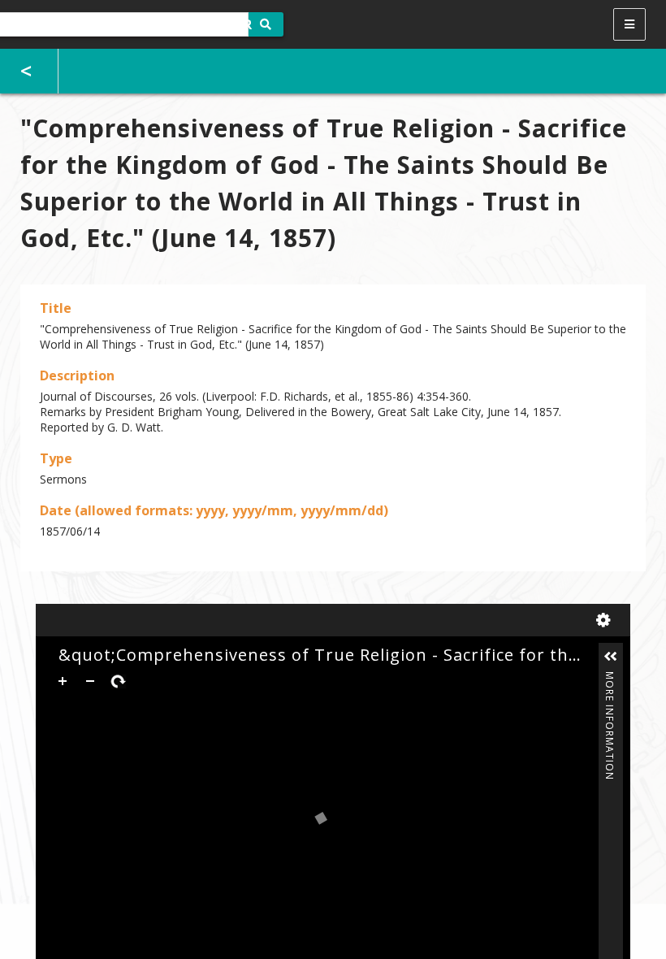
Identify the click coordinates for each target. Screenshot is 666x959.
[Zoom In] (62, 681)
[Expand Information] (611, 657)
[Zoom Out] (90, 681)
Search (266, 24)
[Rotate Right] (117, 681)
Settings (607, 620)
